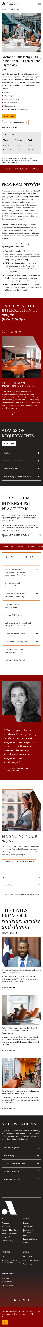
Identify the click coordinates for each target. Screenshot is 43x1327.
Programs (15, 9)
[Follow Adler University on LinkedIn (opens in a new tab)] (23, 1300)
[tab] (7, 546)
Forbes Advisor (29, 254)
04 (16, 332)
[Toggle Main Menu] (39, 3)
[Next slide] (12, 414)
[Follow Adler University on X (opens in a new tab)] (19, 1300)
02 (7, 332)
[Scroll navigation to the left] (3, 169)
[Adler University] (10, 3)
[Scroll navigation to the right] (39, 169)
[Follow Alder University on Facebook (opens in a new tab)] (15, 1300)
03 (12, 332)
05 (20, 332)
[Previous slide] (5, 414)
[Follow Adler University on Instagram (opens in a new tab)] (28, 1300)
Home (4, 9)
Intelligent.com (13, 254)
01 (3, 331)
